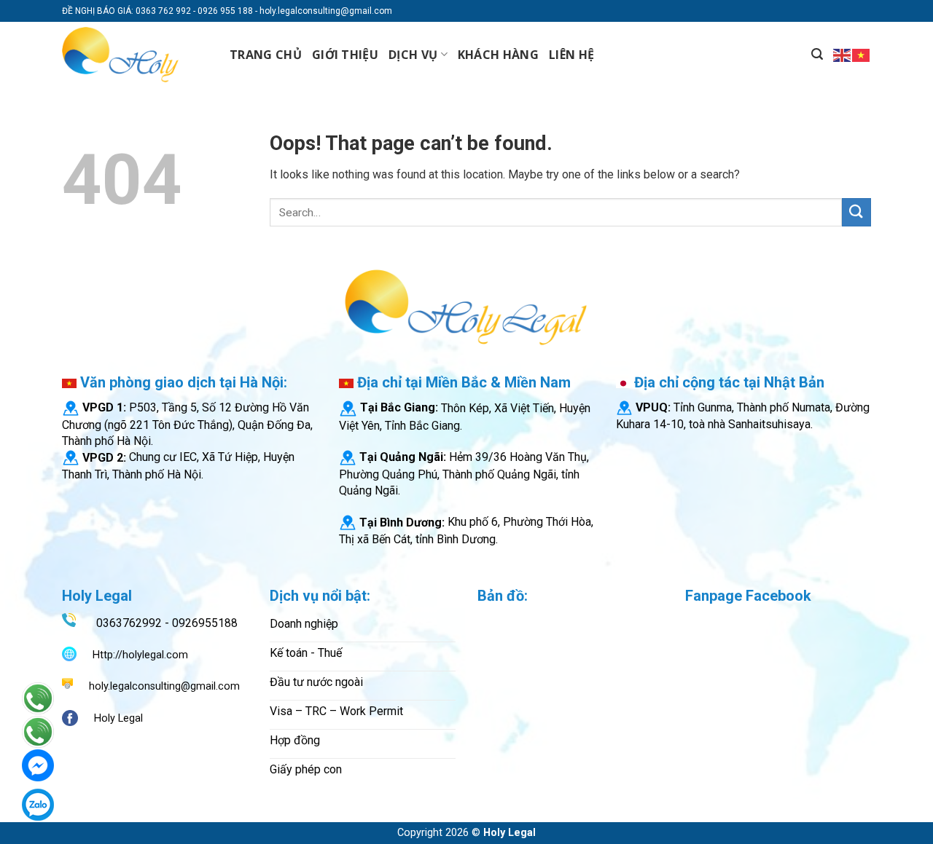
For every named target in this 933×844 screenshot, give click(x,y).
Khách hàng (498, 55)
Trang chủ (266, 55)
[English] (842, 54)
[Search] (817, 54)
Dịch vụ (413, 55)
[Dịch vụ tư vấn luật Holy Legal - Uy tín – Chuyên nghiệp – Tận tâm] (135, 54)
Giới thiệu (345, 55)
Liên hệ (571, 55)
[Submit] (856, 212)
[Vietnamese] (861, 54)
